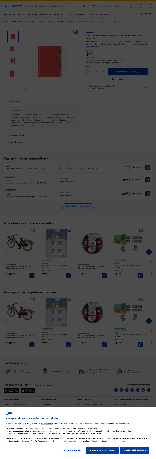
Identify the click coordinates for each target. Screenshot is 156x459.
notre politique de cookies (114, 441)
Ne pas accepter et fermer (103, 450)
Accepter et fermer (136, 450)
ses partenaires (47, 423)
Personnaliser (74, 450)
